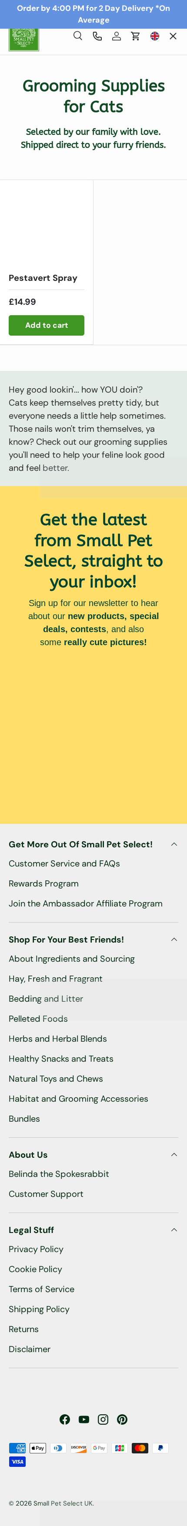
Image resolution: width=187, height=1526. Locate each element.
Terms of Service (41, 1289)
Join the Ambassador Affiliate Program (86, 903)
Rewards (33, 198)
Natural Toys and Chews (56, 1078)
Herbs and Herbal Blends (58, 1038)
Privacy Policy (36, 1249)
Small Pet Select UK (63, 1503)
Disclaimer (29, 1349)
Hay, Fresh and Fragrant (56, 978)
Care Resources (46, 163)
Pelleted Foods (38, 1018)
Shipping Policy (39, 1309)
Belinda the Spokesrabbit (59, 1173)
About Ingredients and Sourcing (72, 958)
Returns (24, 1329)
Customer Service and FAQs (64, 863)
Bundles (24, 1118)
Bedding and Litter (46, 998)
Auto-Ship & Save (52, 95)
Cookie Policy (35, 1269)
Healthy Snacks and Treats (61, 1058)
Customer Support (46, 1193)
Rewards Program (44, 883)
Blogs (27, 232)
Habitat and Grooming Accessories (78, 1098)
